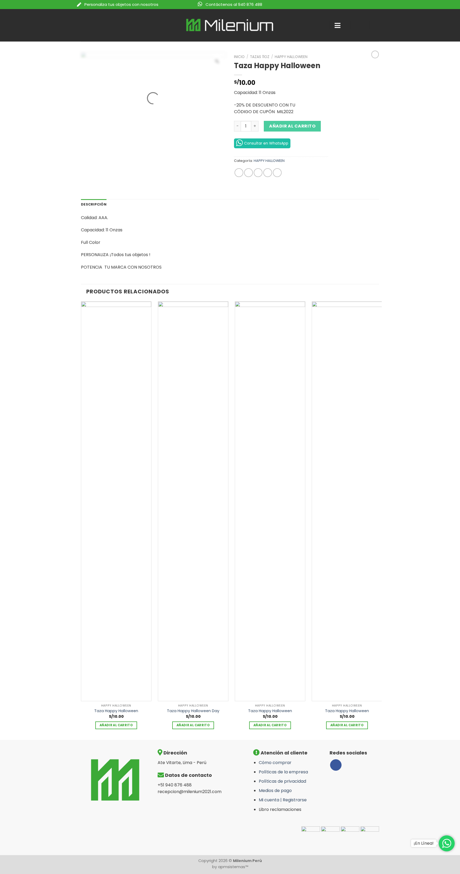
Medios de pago (275, 790)
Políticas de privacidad (282, 781)
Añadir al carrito (292, 126)
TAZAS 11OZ (259, 56)
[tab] (93, 204)
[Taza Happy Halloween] (116, 501)
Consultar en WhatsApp (266, 143)
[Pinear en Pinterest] (267, 172)
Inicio (239, 56)
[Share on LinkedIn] (277, 172)
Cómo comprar (275, 763)
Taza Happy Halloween (116, 710)
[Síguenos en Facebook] (336, 765)
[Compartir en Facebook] (239, 172)
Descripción (93, 204)
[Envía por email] (258, 172)
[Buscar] (320, 25)
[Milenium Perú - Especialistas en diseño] (230, 25)
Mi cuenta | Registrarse (283, 800)
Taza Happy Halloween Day (193, 710)
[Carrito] (379, 25)
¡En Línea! (424, 843)
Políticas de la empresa (283, 772)
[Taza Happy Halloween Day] (193, 501)
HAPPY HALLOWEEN (291, 56)
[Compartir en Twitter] (248, 172)
